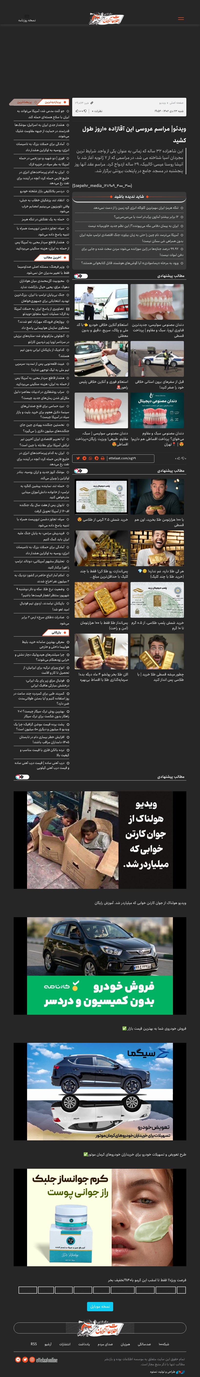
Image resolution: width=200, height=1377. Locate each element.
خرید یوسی (101, 1290)
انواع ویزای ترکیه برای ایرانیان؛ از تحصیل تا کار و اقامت (46, 670)
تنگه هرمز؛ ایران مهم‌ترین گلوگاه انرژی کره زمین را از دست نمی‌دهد (136, 207)
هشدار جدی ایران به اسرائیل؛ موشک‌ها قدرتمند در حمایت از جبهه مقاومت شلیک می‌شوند (42, 130)
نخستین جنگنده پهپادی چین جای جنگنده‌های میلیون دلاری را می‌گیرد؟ (44, 428)
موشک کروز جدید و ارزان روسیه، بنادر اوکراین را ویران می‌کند (43, 475)
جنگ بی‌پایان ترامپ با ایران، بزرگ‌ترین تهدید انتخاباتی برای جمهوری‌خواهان (41, 298)
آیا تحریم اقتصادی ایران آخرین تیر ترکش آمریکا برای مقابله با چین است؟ (44, 442)
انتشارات (64, 1344)
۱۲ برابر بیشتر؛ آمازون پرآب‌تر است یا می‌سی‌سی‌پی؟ (146, 217)
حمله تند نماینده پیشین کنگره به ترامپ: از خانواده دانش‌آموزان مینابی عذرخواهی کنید (44, 491)
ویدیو (162, 102)
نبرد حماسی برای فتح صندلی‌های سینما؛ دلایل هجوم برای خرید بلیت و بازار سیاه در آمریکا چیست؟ (42, 411)
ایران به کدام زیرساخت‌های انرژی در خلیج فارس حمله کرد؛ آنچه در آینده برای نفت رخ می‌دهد (43, 177)
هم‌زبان (125, 1344)
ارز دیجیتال (46, 1290)
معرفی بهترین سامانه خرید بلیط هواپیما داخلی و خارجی (45, 644)
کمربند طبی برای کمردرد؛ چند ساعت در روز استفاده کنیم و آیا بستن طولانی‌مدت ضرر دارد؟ (41, 698)
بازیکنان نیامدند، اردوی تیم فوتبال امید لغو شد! (44, 606)
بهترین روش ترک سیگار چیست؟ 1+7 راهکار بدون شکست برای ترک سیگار (43, 714)
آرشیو (48, 1344)
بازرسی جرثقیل (165, 1290)
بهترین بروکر (64, 1290)
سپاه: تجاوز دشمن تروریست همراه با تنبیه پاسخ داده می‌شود (43, 231)
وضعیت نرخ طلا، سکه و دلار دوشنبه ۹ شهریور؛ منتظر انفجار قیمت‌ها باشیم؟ (42, 592)
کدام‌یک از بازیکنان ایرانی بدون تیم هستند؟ (44, 353)
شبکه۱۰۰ (164, 1344)
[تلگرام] (18, 1360)
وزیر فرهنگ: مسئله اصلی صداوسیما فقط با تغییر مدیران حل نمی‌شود (43, 269)
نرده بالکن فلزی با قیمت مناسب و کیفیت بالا (44, 752)
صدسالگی (144, 1344)
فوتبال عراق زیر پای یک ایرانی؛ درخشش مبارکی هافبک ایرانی (47, 683)
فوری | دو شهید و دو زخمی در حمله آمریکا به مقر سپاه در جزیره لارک (44, 161)
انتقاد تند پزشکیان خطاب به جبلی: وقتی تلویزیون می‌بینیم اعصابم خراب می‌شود (44, 206)
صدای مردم (105, 1344)
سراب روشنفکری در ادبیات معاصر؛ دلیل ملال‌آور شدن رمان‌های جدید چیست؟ (41, 395)
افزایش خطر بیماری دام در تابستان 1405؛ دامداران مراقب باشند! (44, 739)
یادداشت (84, 1344)
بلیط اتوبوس (27, 1290)
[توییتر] (25, 1360)
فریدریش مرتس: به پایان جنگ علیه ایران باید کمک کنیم (43, 536)
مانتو (181, 1290)
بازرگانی (56, 632)
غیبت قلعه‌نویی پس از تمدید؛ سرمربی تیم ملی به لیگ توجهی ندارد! (42, 367)
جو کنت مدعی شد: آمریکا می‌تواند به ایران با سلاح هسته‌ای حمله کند (43, 114)
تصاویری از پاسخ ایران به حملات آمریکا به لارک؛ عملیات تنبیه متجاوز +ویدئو (41, 311)
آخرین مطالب (52, 257)
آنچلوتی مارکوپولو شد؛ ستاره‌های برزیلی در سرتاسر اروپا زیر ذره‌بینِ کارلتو (41, 339)
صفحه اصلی (176, 102)
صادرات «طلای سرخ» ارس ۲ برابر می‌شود (45, 620)
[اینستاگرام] (32, 1360)
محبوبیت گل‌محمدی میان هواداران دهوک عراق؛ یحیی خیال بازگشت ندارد (44, 284)
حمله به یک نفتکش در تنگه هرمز (43, 219)
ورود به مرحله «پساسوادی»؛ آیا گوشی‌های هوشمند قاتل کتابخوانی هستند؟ (130, 263)
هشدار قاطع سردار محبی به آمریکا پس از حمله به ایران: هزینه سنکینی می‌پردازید (42, 245)
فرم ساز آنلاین (145, 1290)
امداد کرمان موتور (122, 1290)
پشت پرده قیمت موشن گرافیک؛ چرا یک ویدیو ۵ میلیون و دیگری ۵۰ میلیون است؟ (41, 727)
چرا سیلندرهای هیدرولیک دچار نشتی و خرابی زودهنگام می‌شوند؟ (42, 657)
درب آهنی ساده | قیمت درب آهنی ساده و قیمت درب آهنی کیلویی (42, 765)
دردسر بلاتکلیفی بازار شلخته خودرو (42, 191)
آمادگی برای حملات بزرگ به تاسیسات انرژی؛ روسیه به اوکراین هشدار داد (42, 147)
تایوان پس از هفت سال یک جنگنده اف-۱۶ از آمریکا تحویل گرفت (44, 508)
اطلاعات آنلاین (106, 18)
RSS (34, 1344)
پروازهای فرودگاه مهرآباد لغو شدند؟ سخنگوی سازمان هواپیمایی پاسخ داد (43, 324)
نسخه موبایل (100, 1306)
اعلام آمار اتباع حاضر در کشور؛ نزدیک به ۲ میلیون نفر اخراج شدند (41, 578)
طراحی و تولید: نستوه (163, 1372)
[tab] (55, 102)
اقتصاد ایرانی (82, 1290)
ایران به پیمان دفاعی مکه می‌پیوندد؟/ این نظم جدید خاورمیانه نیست (133, 226)
